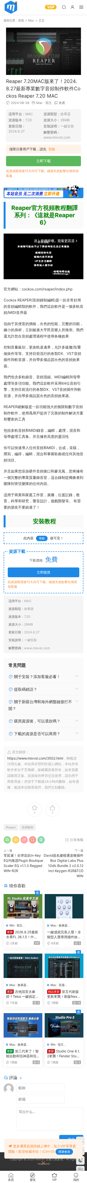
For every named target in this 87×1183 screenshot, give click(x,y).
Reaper (11, 827)
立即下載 (43, 161)
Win (11, 925)
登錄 (51, 149)
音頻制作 (27, 827)
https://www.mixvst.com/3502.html (35, 758)
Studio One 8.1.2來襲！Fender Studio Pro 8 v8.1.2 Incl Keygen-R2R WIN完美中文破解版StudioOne (64, 1054)
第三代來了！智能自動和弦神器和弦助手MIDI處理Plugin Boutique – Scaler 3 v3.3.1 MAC (23, 1054)
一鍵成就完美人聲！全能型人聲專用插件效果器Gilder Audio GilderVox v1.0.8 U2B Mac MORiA (64, 934)
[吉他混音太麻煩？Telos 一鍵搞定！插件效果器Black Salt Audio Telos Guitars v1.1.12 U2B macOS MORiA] (23, 965)
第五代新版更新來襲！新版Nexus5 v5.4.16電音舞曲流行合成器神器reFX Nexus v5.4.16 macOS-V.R (64, 994)
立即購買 (43, 572)
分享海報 (76, 840)
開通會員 (64, 1151)
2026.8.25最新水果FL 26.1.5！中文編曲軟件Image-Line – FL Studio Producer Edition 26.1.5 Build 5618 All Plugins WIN (22, 934)
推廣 (62, 103)
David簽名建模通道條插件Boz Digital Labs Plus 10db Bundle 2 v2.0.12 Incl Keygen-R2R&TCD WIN (63, 865)
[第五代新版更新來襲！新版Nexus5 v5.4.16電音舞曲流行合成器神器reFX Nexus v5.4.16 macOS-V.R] (64, 965)
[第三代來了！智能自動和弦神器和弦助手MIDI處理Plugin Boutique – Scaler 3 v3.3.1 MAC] (23, 1025)
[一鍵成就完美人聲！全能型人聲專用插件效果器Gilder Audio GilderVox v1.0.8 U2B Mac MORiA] (64, 906)
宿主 (48, 103)
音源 (62, 985)
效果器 (63, 925)
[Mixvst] (11, 7)
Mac (39, 103)
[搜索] (64, 7)
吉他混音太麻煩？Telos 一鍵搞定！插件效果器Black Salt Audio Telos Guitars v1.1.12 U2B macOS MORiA (22, 994)
